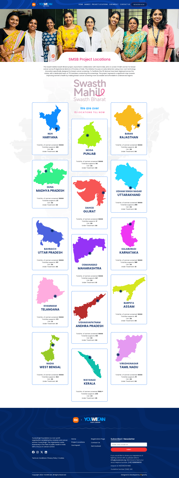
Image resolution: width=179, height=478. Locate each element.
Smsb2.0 (87, 4)
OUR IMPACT (114, 4)
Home (81, 4)
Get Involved (96, 446)
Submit (129, 449)
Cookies (61, 458)
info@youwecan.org (118, 460)
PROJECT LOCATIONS (100, 4)
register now (139, 4)
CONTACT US (125, 4)
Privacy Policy (52, 458)
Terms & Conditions (39, 458)
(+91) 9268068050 (135, 462)
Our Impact (75, 445)
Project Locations (78, 442)
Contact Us (95, 442)
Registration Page (98, 439)
